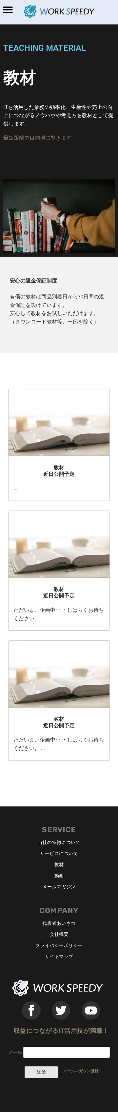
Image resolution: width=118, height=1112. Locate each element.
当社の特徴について (59, 842)
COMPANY (59, 910)
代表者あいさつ (59, 923)
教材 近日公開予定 (59, 470)
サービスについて (59, 853)
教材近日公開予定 (59, 592)
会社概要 (59, 934)
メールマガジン (59, 886)
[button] (8, 10)
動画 (59, 875)
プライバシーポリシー (59, 945)
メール (13, 1052)
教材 (59, 864)
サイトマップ (59, 956)
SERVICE (59, 829)
